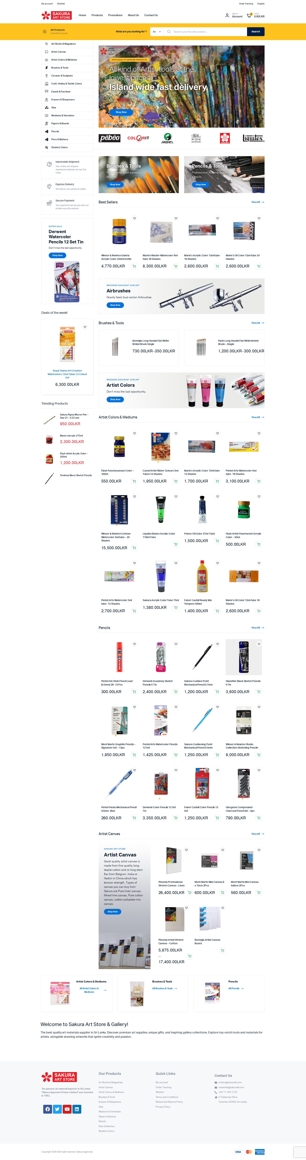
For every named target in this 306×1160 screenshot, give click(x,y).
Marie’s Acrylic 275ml (71, 436)
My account (47, 4)
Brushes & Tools (59, 68)
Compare (87, 333)
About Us (133, 15)
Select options (134, 266)
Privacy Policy (163, 1107)
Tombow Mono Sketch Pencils (76, 475)
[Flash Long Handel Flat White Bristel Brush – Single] (201, 346)
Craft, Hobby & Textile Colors (66, 84)
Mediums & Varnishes (62, 116)
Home (82, 15)
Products (97, 15)
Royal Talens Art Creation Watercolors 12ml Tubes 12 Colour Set (67, 374)
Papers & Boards (60, 123)
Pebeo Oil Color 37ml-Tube (199, 534)
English (261, 4)
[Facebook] (47, 1109)
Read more (217, 481)
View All (255, 202)
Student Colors (59, 147)
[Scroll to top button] (298, 1152)
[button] (102, 86)
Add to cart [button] (175, 266)
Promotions (115, 15)
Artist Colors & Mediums (64, 60)
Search (256, 31)
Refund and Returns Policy (169, 1102)
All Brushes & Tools (162, 988)
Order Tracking (246, 4)
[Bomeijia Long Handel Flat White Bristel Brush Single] (115, 346)
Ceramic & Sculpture (62, 76)
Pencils (55, 131)
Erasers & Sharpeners (63, 100)
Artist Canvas (58, 52)
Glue (53, 108)
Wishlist (61, 4)
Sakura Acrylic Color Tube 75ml (161, 600)
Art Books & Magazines (63, 44)
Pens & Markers (59, 139)
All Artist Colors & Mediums (89, 990)
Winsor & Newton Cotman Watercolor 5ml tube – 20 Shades (116, 537)
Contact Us (151, 15)
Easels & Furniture (60, 92)
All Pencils (233, 988)
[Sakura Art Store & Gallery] (56, 15)
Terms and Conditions (167, 1097)
